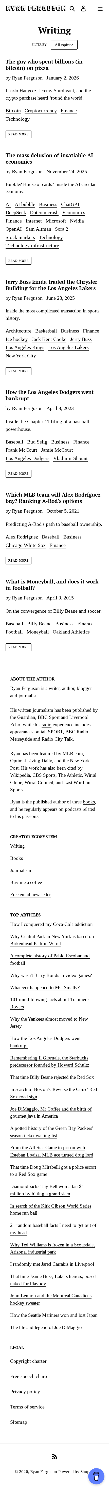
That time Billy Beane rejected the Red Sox (52, 1077)
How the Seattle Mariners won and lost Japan (54, 1315)
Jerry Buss (81, 339)
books (89, 801)
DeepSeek (16, 212)
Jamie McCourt (57, 450)
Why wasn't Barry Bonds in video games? (51, 975)
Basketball (46, 331)
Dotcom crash (44, 212)
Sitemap (18, 1422)
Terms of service (27, 1406)
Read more (18, 134)
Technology (18, 119)
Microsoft (56, 221)
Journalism (20, 870)
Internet (34, 221)
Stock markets (20, 237)
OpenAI (14, 229)
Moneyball (38, 632)
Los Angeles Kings (25, 347)
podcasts (73, 809)
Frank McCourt (21, 450)
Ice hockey (17, 339)
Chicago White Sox (26, 545)
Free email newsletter (30, 894)
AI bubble (25, 204)
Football (14, 632)
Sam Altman (38, 229)
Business (48, 204)
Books (16, 858)
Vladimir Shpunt (70, 458)
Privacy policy (25, 1391)
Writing (17, 846)
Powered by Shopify (76, 1471)
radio (46, 724)
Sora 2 (61, 229)
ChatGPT (70, 204)
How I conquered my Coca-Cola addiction (51, 924)
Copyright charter (28, 1361)
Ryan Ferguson (43, 1471)
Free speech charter (30, 1376)
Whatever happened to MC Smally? (45, 987)
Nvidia (77, 221)
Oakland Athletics (71, 632)
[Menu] (100, 8)
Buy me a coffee (26, 882)
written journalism (35, 710)
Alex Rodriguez (22, 537)
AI (8, 204)
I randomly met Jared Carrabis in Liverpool (52, 1264)
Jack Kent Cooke (49, 339)
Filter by (39, 44)
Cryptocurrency (41, 110)
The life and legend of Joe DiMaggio (46, 1327)
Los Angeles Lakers (68, 347)
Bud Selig (37, 442)
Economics (73, 212)
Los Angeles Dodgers (27, 458)
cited (71, 768)
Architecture (18, 331)
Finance (69, 110)
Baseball (14, 442)
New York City (21, 355)
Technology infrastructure (32, 245)
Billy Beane (39, 623)
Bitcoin (13, 110)
